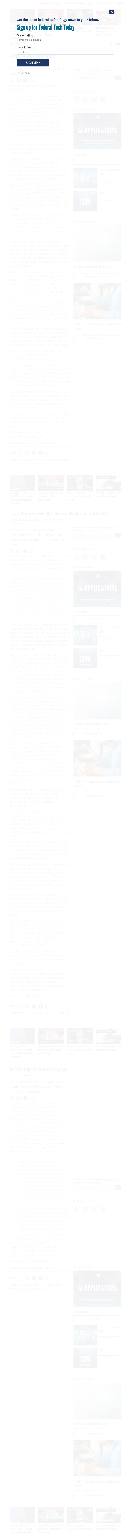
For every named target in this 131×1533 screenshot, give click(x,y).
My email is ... (26, 35)
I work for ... (25, 47)
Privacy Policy (23, 73)
